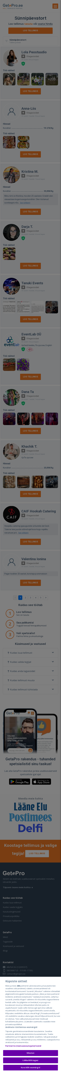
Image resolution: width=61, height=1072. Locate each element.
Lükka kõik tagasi (30, 1060)
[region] (30, 1024)
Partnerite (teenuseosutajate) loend (23, 1046)
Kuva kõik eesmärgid (30, 1067)
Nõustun (30, 1053)
